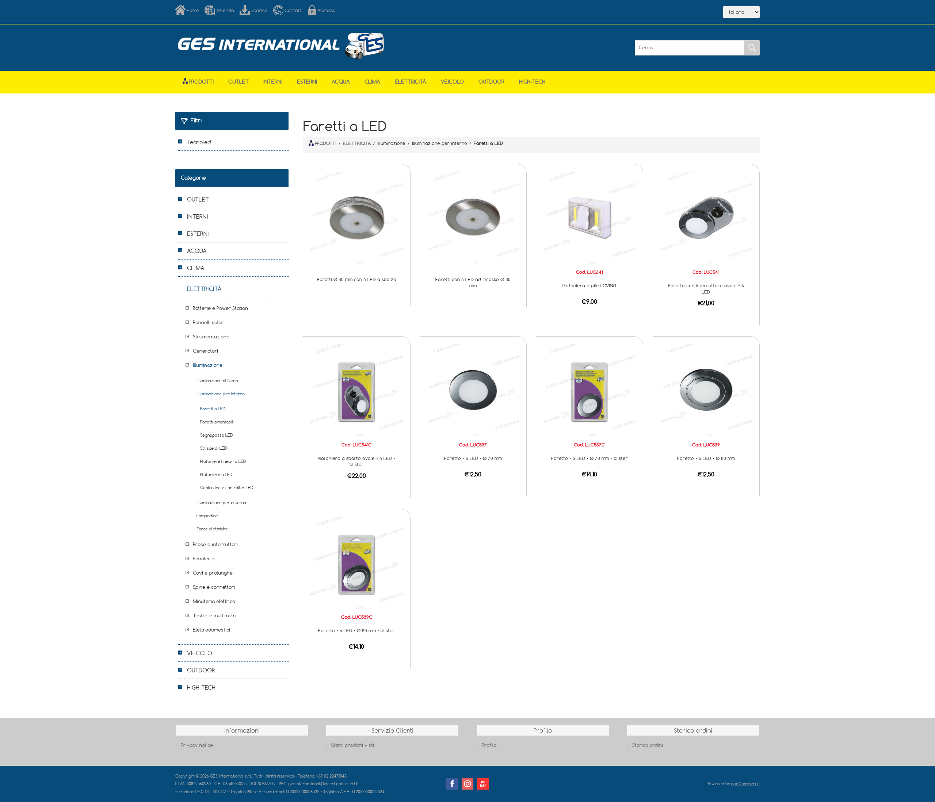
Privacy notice (197, 745)
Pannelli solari (209, 322)
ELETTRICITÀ (410, 81)
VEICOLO (452, 81)
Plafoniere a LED (216, 474)
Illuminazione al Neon (217, 380)
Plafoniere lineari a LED (223, 461)
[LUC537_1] (473, 389)
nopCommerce (745, 783)
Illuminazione (207, 365)
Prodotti (201, 81)
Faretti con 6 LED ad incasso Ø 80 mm (473, 282)
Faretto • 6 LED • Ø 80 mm (706, 458)
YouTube (483, 784)
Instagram (467, 784)
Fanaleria (203, 558)
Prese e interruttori (215, 544)
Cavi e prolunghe (213, 572)
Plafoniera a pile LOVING (589, 285)
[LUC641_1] (589, 217)
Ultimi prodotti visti (352, 745)
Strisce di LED (213, 448)
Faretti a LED (212, 408)
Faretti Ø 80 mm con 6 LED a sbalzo (356, 279)
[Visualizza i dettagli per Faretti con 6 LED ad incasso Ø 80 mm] (473, 217)
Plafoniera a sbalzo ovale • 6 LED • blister (356, 461)
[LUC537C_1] (589, 389)
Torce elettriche (212, 529)
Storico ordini (647, 745)
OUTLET (238, 81)
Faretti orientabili (217, 422)
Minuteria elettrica (214, 601)
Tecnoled (199, 142)
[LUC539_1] (706, 389)
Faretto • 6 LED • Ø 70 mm (473, 458)
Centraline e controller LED (226, 487)
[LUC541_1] (706, 217)
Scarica (259, 10)
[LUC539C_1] (356, 562)
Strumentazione (211, 336)
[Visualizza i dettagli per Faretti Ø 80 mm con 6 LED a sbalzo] (356, 217)
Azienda (225, 10)
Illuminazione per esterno (221, 502)
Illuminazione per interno (220, 393)
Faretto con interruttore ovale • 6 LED (706, 289)
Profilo (489, 745)
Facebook (452, 784)
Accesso (326, 10)
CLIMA (372, 81)
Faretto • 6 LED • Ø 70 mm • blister (589, 458)
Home (193, 10)
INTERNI (272, 81)
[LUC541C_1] (356, 389)
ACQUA (341, 81)
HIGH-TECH (532, 81)
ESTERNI (307, 81)
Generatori (205, 351)
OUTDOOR (491, 81)
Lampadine (207, 515)
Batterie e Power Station (220, 308)
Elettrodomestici (211, 629)
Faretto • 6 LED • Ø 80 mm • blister (356, 630)
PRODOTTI (325, 143)
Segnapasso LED (216, 435)
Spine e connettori (214, 587)
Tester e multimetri (214, 615)
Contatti (293, 10)
